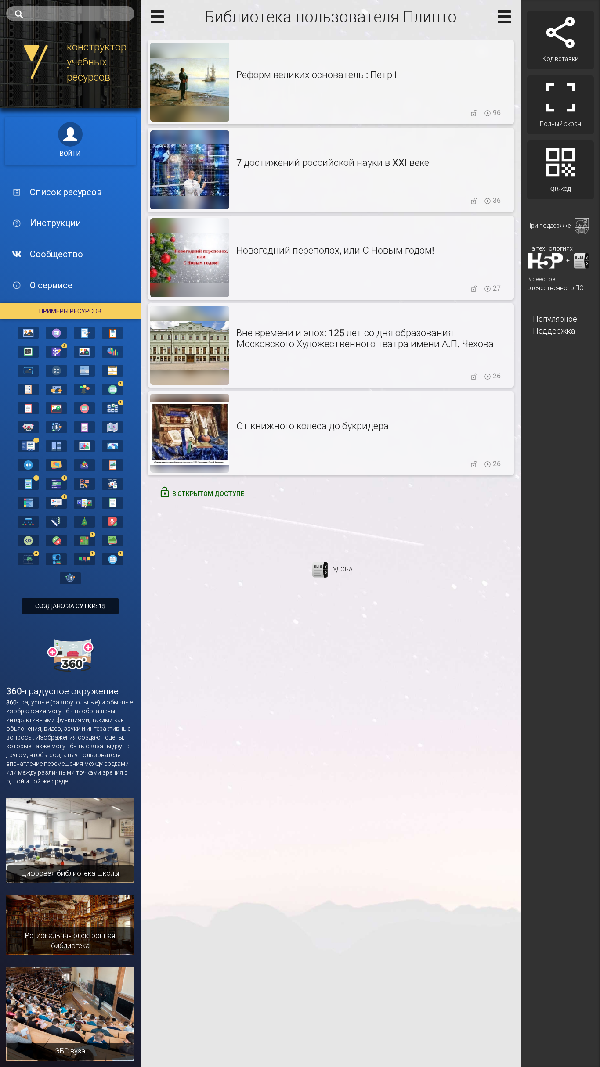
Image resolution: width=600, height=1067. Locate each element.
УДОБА (343, 568)
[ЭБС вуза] (70, 1013)
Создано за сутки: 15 (70, 606)
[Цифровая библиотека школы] (70, 840)
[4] (28, 558)
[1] (112, 388)
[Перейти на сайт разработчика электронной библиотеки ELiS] (320, 568)
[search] (70, 13)
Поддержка (554, 330)
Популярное (555, 318)
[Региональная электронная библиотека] (70, 924)
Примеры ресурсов (70, 311)
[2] (56, 351)
